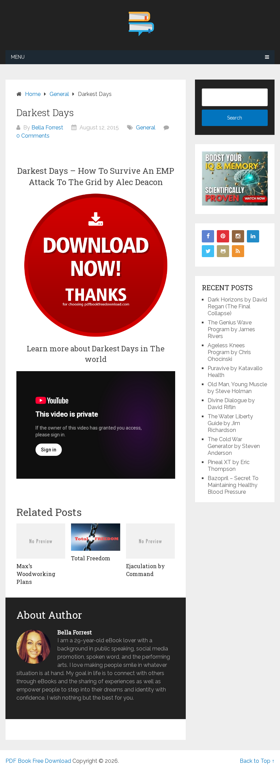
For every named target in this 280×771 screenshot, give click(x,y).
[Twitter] (208, 251)
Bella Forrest (47, 127)
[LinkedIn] (253, 236)
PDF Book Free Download (38, 761)
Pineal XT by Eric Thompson (229, 465)
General (145, 127)
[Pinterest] (223, 236)
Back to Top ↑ (257, 761)
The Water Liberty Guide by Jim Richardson (230, 423)
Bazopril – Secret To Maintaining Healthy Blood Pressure (233, 485)
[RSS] (238, 251)
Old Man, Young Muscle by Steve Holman (237, 387)
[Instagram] (238, 236)
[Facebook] (208, 236)
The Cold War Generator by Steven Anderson (234, 446)
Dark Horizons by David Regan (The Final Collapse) (237, 306)
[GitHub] (223, 251)
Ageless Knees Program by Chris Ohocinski (229, 352)
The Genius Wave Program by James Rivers (231, 329)
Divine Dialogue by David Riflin (231, 403)
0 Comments (33, 135)
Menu (18, 57)
